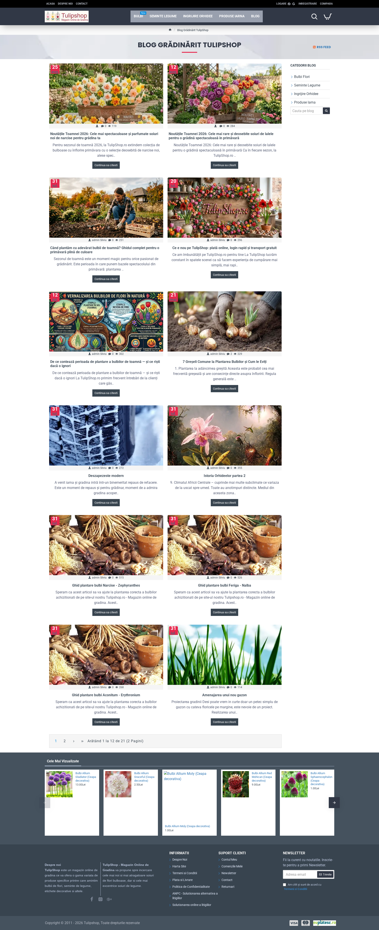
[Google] (109, 899)
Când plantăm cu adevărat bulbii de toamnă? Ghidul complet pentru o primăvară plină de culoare (104, 250)
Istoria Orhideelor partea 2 (224, 476)
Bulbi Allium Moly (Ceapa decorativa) (187, 826)
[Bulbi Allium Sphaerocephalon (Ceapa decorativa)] (294, 784)
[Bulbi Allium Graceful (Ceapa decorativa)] (118, 784)
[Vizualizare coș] (327, 16)
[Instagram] (100, 899)
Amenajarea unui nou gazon (224, 695)
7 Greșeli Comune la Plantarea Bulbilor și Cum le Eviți (224, 362)
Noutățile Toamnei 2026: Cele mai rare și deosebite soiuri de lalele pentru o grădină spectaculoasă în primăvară (221, 136)
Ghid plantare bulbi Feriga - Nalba (224, 585)
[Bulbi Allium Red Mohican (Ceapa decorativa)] (236, 784)
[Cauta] (314, 16)
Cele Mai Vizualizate (63, 761)
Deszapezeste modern (106, 476)
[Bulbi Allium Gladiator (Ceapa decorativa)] (59, 784)
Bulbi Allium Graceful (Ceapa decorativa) (144, 777)
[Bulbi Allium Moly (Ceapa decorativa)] (189, 796)
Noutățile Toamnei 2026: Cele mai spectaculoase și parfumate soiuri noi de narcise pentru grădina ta (104, 136)
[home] (170, 29)
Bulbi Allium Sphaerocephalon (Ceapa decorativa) (321, 779)
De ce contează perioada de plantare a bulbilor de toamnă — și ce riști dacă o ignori (105, 364)
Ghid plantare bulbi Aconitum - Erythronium (106, 695)
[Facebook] (91, 899)
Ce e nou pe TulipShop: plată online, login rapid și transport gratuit (224, 248)
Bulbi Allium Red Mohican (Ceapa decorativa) (262, 777)
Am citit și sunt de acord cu (302, 887)
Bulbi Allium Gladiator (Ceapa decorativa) (85, 777)
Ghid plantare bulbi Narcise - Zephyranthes (106, 585)
